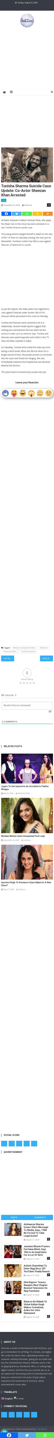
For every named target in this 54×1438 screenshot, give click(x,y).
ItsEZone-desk (24, 793)
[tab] (14, 1217)
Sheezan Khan (9, 651)
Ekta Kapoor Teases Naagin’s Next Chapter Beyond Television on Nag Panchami (36, 1286)
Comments (40, 1217)
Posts (14, 1217)
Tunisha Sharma (28, 651)
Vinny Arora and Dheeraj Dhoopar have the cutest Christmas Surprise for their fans (47, 658)
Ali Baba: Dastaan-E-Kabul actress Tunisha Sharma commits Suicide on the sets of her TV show (9, 658)
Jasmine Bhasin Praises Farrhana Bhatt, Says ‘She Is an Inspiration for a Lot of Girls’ (37, 1250)
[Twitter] (17, 214)
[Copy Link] (37, 214)
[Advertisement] (27, 58)
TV (4, 200)
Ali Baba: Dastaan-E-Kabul (24, 647)
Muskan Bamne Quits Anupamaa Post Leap (23, 836)
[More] (48, 214)
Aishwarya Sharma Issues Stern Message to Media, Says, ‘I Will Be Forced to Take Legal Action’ (36, 1230)
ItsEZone (28, 205)
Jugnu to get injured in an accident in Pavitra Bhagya (25, 787)
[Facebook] (6, 214)
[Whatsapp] (27, 214)
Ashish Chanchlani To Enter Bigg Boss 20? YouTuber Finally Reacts (37, 1268)
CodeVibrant (41, 1429)
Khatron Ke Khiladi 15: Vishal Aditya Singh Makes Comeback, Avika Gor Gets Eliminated (35, 1307)
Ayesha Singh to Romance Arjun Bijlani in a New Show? (26, 884)
